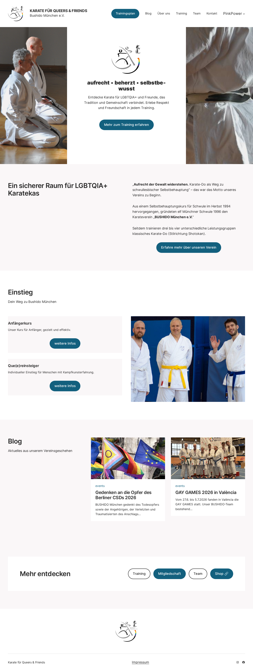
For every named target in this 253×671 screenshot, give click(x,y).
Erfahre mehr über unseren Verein (188, 247)
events (100, 486)
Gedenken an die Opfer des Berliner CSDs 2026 (123, 495)
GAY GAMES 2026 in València (206, 492)
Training (139, 574)
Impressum (140, 662)
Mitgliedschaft (169, 574)
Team (198, 574)
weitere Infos (65, 343)
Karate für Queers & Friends (58, 11)
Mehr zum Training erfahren (126, 125)
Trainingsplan (125, 13)
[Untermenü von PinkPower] (244, 13)
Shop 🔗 (221, 574)
